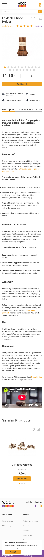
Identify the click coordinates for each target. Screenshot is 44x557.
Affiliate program (8, 526)
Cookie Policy (27, 556)
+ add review (22, 469)
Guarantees (27, 526)
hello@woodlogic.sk (34, 502)
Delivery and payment (30, 521)
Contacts (26, 530)
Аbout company (7, 521)
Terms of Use (27, 535)
